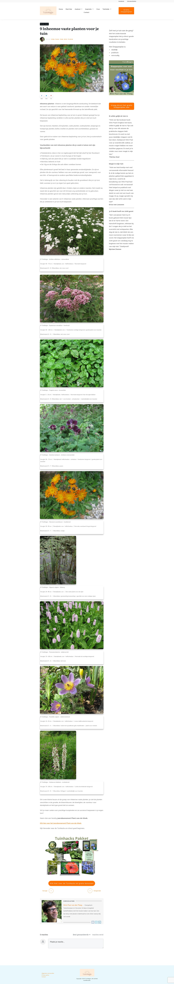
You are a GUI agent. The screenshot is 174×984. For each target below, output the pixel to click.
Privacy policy (45, 975)
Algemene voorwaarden (48, 973)
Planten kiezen (44, 24)
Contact (44, 976)
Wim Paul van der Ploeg (62, 39)
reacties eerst (97, 935)
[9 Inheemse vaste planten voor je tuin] (71, 68)
